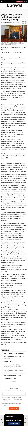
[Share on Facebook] (23, 22)
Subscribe (19, 1)
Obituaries (6, 400)
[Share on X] (25, 22)
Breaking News (19, 399)
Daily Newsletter (7, 399)
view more (13, 381)
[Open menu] (1, 1)
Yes (4, 405)
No (8, 405)
